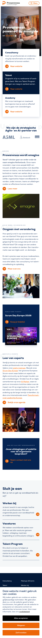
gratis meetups (19, 368)
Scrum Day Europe (10, 371)
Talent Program (13, 544)
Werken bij (9, 503)
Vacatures (9, 523)
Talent (5, 585)
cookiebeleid (24, 612)
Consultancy (7, 581)
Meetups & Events (27, 581)
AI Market (25, 382)
